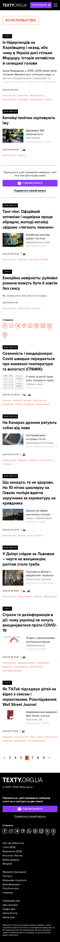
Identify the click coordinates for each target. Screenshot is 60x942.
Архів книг (9, 917)
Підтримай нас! (11, 900)
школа (39, 535)
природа (29, 404)
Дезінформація (11, 884)
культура (34, 259)
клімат (28, 400)
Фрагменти (10, 111)
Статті (7, 36)
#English (7, 863)
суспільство (10, 95)
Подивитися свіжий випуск (30, 190)
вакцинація (51, 596)
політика (23, 95)
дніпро (38, 596)
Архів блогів (10, 913)
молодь (23, 259)
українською (28, 930)
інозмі (37, 308)
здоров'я (8, 737)
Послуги (7, 876)
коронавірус (43, 404)
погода (17, 400)
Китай (22, 155)
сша (31, 535)
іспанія (33, 460)
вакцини (8, 666)
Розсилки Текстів (12, 855)
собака (7, 464)
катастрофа (10, 460)
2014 (48, 99)
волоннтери (10, 99)
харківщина (37, 99)
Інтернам (8, 892)
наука (19, 404)
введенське (37, 95)
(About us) (18, 843)
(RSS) (13, 847)
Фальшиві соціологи (15, 880)
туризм (7, 400)
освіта (22, 535)
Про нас (7, 843)
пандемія (8, 404)
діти (34, 737)
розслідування (37, 740)
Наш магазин (10, 905)
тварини (23, 460)
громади (24, 99)
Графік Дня (9, 909)
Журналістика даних (14, 872)
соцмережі (37, 666)
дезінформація (26, 662)
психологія (25, 308)
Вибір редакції (11, 859)
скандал (8, 740)
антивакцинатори (13, 670)
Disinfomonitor (11, 888)
